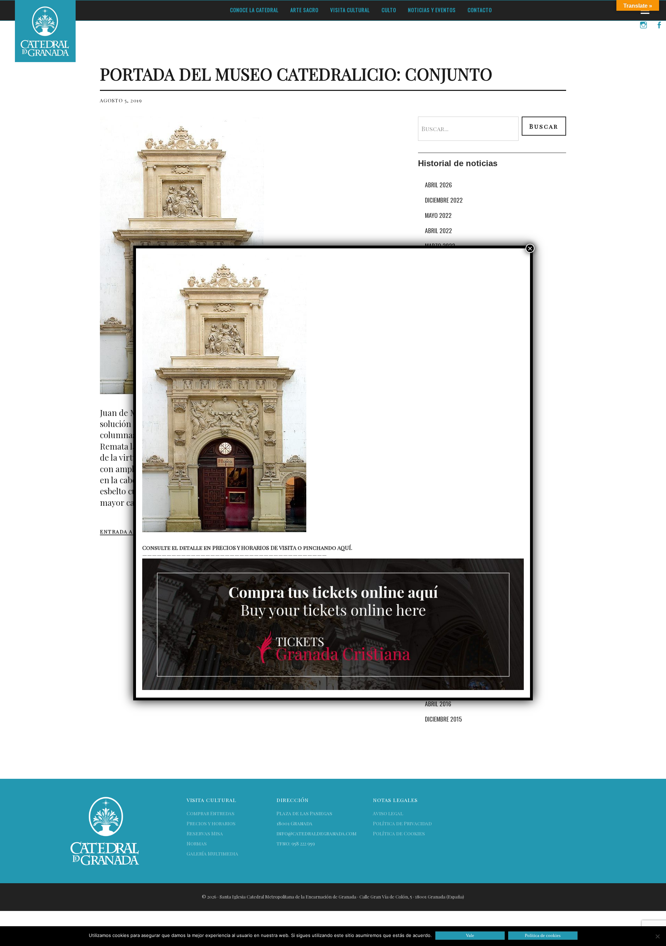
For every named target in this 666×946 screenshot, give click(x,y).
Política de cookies (543, 935)
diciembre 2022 (444, 199)
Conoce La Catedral (254, 10)
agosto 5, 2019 (121, 100)
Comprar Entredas (210, 813)
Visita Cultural (350, 10)
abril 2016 (438, 703)
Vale (470, 935)
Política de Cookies (399, 833)
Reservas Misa (205, 833)
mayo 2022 (438, 215)
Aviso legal (388, 813)
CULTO (389, 10)
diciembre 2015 (443, 718)
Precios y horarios (211, 823)
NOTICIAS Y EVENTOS (432, 10)
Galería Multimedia (212, 853)
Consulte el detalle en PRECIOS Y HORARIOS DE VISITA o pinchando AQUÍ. (247, 547)
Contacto (480, 10)
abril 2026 (438, 184)
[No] (657, 936)
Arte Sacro (304, 10)
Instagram (643, 34)
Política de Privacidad (402, 823)
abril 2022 (438, 230)
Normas (197, 843)
